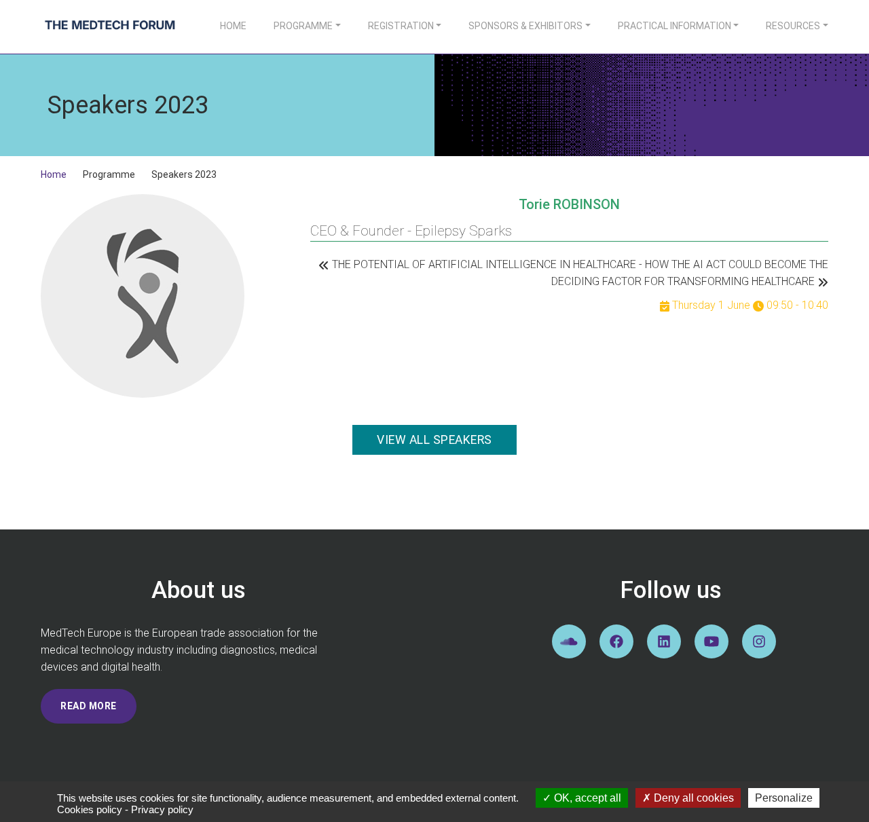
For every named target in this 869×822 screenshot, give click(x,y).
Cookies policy (89, 809)
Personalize (784, 798)
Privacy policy (162, 809)
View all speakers (434, 440)
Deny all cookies (692, 798)
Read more (88, 705)
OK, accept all (586, 798)
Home (233, 25)
